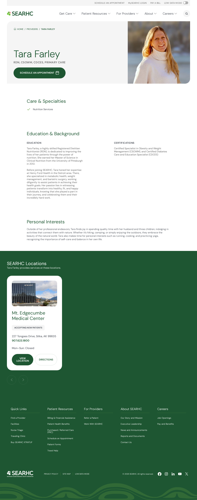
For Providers (126, 13)
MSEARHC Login (137, 3)
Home (20, 29)
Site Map (67, 474)
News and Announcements (134, 430)
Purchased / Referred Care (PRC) (60, 431)
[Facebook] (159, 474)
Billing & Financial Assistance (61, 418)
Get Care (65, 13)
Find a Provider (18, 418)
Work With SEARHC (93, 424)
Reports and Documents (133, 436)
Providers (32, 29)
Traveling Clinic (18, 436)
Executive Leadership (131, 424)
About (149, 13)
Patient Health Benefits (58, 424)
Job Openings (164, 418)
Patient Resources (94, 13)
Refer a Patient (91, 418)
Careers (168, 13)
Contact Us (126, 442)
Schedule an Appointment (109, 3)
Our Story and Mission (132, 418)
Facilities (15, 424)
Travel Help (52, 450)
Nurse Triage (17, 430)
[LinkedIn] (173, 474)
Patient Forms (54, 444)
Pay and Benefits (165, 424)
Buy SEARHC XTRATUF (21, 442)
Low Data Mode (82, 474)
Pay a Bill (155, 3)
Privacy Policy (51, 474)
